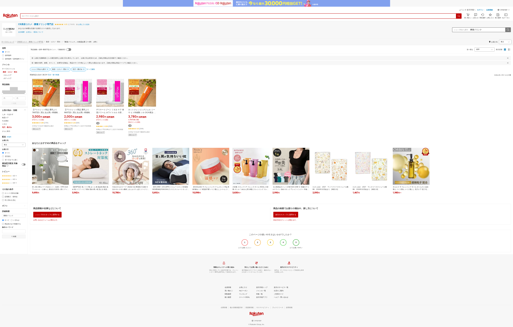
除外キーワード (7, 227)
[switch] (24, 164)
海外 (9, 137)
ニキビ (4, 124)
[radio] (3, 52)
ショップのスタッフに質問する (47, 215)
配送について (38, 32)
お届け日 (5, 149)
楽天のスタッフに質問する (285, 215)
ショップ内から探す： (462, 30)
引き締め (5, 121)
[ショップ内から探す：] (508, 30)
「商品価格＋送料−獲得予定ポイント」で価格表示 (47, 49)
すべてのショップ (7, 42)
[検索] (459, 16)
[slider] (2, 94)
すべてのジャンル (8, 69)
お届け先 (5, 140)
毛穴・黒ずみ (7, 127)
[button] (504, 10)
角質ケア (5, 118)
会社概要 (21, 32)
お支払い (29, 32)
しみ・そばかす (7, 114)
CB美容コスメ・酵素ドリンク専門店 (35, 24)
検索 (14, 103)
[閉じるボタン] (507, 58)
